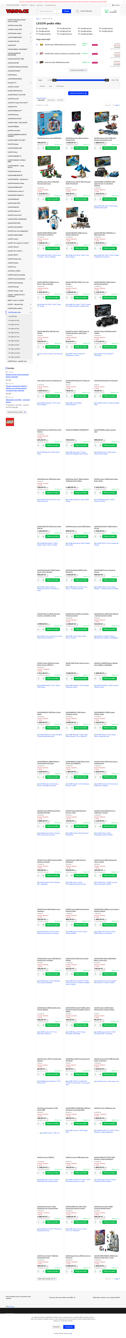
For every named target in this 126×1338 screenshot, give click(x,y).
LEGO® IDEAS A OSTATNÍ (16, 95)
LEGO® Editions (13, 115)
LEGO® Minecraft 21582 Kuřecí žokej (48, 479)
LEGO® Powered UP (14, 215)
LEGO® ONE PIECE (14, 203)
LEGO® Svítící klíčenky (15, 283)
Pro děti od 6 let (14, 333)
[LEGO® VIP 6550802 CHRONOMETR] (78, 414)
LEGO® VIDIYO (13, 255)
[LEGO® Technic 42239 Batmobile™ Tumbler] (106, 316)
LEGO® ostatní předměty (16, 279)
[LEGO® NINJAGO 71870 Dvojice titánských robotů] (78, 697)
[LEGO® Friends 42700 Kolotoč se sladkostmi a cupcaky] (106, 795)
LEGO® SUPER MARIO (15, 235)
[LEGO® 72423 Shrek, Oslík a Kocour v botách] (78, 647)
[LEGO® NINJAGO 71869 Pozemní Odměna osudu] (106, 697)
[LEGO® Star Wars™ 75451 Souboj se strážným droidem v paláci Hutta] (78, 316)
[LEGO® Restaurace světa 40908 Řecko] (49, 122)
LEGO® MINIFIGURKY (15, 37)
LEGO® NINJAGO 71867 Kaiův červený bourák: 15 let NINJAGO (77, 762)
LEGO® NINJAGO (13, 199)
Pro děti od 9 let (14, 345)
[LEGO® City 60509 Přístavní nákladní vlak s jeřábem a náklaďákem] (106, 647)
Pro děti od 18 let (14, 357)
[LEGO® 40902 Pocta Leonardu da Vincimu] (106, 555)
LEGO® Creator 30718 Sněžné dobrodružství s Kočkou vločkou (104, 1009)
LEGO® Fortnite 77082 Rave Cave (104, 1108)
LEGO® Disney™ (13, 99)
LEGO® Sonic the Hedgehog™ (18, 231)
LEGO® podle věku (14, 312)
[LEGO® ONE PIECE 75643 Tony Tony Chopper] (78, 267)
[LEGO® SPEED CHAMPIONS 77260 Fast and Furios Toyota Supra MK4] (78, 1092)
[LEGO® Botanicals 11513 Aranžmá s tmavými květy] (78, 122)
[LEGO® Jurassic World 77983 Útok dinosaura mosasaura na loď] (106, 122)
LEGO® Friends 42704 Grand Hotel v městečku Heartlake (49, 812)
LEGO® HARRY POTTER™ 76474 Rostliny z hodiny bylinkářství (104, 1158)
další (117, 105)
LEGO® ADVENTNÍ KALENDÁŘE (14, 54)
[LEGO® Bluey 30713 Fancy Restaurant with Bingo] (78, 1043)
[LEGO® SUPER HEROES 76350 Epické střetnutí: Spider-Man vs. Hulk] (106, 1240)
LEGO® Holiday (13, 144)
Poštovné (32, 5)
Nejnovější (41, 100)
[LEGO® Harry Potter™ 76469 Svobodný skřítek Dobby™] (106, 1191)
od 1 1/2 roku (13, 316)
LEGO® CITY (12, 83)
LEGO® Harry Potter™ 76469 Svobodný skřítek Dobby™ (103, 1207)
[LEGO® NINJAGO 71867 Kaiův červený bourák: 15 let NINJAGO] (78, 746)
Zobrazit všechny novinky (15, 412)
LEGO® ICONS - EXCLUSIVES (17, 123)
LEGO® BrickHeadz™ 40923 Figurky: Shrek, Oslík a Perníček (48, 571)
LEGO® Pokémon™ (14, 211)
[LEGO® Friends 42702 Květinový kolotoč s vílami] (78, 795)
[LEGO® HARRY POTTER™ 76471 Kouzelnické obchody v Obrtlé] (78, 1191)
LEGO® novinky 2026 (15, 25)
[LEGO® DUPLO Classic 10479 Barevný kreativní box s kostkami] (49, 943)
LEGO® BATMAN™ (14, 71)
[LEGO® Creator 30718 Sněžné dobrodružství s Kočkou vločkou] (106, 992)
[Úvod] (20, 11)
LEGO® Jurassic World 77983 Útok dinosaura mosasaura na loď (105, 139)
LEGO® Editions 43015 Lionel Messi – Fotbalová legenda (77, 615)
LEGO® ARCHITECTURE (16, 59)
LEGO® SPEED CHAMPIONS (17, 219)
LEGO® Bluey (12, 75)
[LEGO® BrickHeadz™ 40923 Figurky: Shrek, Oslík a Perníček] (49, 555)
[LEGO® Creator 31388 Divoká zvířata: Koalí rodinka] (106, 463)
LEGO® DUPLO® (13, 41)
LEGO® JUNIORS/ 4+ (14, 156)
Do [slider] (107, 80)
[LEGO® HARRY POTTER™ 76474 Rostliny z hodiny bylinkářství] (106, 1142)
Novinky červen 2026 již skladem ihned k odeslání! (17, 376)
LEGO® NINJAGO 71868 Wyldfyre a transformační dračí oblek (48, 762)
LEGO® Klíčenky (13, 287)
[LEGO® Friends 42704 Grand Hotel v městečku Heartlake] (49, 795)
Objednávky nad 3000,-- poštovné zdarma (18, 401)
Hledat (66, 11)
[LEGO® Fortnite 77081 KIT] (49, 1142)
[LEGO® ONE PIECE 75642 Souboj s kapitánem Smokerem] (106, 267)
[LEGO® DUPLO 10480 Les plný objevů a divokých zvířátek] (106, 894)
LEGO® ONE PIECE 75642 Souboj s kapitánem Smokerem (105, 283)
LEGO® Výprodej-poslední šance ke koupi (17, 20)
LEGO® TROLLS (13, 247)
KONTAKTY (24, 5)
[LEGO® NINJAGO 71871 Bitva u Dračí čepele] (49, 697)
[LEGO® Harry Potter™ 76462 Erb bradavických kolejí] (49, 1240)
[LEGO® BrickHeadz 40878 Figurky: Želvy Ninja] (78, 555)
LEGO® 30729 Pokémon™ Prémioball (106, 381)
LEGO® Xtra (12, 267)
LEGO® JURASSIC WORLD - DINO (17, 161)
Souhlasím (69, 1327)
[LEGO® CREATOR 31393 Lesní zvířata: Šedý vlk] (49, 511)
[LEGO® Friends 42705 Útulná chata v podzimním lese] (106, 746)
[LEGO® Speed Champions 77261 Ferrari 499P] (49, 1092)
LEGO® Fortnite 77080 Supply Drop (77, 1157)
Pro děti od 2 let (14, 320)
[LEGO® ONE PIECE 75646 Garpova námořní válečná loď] (78, 217)
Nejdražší (60, 100)
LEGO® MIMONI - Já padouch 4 (18, 179)
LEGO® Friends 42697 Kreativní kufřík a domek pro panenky (49, 861)
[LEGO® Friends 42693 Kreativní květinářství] (78, 844)
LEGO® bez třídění (14, 271)
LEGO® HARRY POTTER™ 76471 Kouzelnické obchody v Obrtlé (76, 1207)
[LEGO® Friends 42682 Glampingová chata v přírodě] (106, 844)
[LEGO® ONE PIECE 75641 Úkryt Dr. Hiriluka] (49, 316)
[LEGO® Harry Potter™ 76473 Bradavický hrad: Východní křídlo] (49, 1191)
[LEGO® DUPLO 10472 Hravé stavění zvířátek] (78, 943)
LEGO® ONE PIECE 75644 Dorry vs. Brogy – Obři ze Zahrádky (48, 283)
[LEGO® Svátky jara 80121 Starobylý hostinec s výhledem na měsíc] (49, 598)
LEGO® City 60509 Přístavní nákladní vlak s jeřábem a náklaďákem (106, 664)
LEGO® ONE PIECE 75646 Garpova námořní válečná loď (76, 234)
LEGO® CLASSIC (13, 87)
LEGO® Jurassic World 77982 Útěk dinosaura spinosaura (48, 183)
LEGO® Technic (13, 239)
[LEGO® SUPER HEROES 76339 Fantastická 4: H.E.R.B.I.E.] (49, 217)
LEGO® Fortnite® (14, 131)
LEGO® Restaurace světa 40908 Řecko (49, 138)
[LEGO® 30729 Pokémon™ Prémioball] (106, 365)
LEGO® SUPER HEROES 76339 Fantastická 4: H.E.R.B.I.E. (46, 234)
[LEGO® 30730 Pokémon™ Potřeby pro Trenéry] (78, 365)
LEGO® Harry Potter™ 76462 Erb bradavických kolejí (47, 1257)
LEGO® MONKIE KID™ (15, 187)
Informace (39, 5)
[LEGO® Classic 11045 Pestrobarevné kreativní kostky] (78, 894)
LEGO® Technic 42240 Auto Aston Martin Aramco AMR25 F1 (48, 664)
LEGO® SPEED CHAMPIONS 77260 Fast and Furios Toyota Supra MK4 (78, 1109)
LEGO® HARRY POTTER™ (16, 140)
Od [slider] (54, 80)
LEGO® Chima (12, 152)
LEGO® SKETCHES (14, 223)
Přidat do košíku (52, 148)
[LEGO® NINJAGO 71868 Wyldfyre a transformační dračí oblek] (49, 746)
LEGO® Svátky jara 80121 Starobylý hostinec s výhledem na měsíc (48, 615)
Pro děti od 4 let (14, 324)
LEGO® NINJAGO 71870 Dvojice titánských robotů (76, 713)
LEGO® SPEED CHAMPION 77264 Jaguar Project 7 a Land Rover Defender (104, 183)
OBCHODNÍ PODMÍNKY (13, 5)
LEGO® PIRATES (13, 207)
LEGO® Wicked (13, 263)
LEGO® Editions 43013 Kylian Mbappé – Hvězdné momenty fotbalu (106, 615)
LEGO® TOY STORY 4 (15, 251)
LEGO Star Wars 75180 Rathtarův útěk (57, 62)
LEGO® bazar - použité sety (17, 361)
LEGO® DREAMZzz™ (15, 111)
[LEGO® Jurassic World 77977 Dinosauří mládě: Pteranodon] (78, 166)
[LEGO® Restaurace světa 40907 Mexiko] (78, 511)
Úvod (37, 19)
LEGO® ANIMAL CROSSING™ (17, 49)
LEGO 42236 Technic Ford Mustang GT (49, 381)
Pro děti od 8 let (14, 341)
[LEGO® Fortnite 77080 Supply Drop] (78, 1142)
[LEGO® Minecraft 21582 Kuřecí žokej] (49, 463)
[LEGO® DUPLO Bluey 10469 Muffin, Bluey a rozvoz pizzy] (106, 943)
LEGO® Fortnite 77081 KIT (45, 1157)
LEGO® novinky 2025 (15, 29)
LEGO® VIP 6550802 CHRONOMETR (77, 430)
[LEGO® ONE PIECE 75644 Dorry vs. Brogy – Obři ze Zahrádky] (49, 267)
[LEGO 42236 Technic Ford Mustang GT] (49, 365)
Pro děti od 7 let (14, 337)
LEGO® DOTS (12, 107)
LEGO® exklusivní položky (16, 275)
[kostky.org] (10, 1307)
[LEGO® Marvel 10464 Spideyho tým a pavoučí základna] (49, 992)
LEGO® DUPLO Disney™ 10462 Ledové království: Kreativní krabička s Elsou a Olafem (78, 1009)
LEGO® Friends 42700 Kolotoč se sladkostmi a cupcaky (104, 812)
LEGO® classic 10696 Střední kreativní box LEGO (60, 44)
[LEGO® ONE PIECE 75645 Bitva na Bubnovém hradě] (106, 217)
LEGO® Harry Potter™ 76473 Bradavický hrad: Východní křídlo (47, 1207)
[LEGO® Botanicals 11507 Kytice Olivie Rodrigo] (49, 414)
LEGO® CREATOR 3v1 (15, 91)
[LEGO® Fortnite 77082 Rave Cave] (106, 1092)
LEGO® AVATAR (13, 63)
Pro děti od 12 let (14, 353)
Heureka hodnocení (50, 5)
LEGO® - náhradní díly (15, 304)
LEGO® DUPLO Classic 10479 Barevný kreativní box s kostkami (49, 959)
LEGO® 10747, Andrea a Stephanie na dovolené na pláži (62, 53)
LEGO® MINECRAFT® (15, 175)
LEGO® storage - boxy (15, 291)
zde (71, 1333)
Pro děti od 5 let (14, 329)
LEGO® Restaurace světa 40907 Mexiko (78, 526)
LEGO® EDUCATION (14, 119)
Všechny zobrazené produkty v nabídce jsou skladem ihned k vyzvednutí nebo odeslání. (16, 388)
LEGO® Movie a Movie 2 (16, 191)
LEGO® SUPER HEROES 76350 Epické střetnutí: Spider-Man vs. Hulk (106, 1257)
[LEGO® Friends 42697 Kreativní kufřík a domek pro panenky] (49, 844)
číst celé (8, 380)
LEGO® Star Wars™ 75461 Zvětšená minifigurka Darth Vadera (77, 480)
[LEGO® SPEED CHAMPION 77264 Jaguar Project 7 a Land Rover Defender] (106, 166)
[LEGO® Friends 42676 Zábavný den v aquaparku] (49, 894)
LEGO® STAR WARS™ (15, 227)
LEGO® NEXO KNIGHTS (16, 195)
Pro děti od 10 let (14, 349)
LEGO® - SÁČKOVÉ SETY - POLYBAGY (17, 295)
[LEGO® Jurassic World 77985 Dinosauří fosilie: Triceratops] (106, 1043)
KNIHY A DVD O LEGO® (16, 300)
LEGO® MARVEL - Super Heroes (16, 166)
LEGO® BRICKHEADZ (15, 79)
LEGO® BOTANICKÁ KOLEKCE (18, 67)
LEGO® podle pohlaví (15, 308)
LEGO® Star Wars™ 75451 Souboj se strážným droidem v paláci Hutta (77, 332)
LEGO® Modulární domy (16, 183)
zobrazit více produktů (77, 70)
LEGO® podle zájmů (14, 33)
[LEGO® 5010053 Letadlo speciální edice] (106, 414)
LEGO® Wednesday (14, 259)
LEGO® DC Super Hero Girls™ (18, 103)
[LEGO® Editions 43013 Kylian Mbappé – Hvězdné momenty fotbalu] (106, 598)
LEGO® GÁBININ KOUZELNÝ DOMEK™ (17, 135)
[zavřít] (123, 2)
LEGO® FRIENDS (13, 127)
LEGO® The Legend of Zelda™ (18, 243)
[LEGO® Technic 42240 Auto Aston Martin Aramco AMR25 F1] (49, 647)
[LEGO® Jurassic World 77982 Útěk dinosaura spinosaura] (49, 166)
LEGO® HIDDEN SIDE (15, 148)
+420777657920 (86, 11)
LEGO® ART (12, 45)
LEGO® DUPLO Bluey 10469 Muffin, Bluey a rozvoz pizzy (105, 959)
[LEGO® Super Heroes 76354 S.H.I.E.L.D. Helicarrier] (78, 1240)
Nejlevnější (51, 100)
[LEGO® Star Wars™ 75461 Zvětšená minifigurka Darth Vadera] (78, 463)
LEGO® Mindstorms (14, 171)
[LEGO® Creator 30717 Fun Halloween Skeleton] (49, 1043)
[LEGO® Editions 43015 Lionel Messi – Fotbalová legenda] (78, 598)
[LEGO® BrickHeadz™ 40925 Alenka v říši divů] (106, 511)
